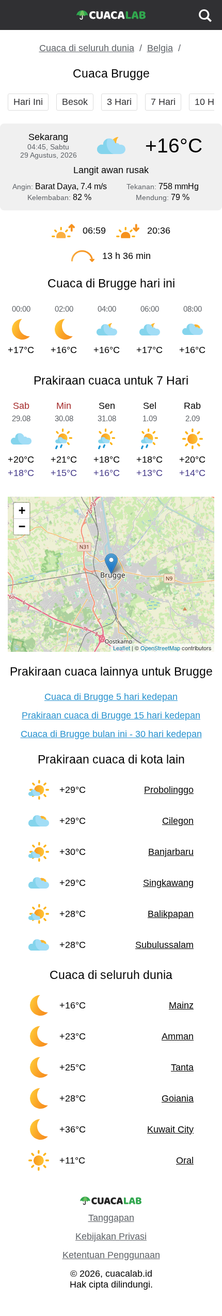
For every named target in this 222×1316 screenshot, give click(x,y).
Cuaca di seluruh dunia (86, 48)
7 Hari (163, 102)
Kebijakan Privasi (111, 1236)
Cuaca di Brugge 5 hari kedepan (111, 697)
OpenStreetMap (160, 648)
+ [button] (22, 510)
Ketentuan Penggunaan (111, 1255)
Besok (75, 102)
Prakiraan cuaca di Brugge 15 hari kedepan (111, 715)
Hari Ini (28, 102)
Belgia (160, 48)
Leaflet (121, 648)
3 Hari (119, 102)
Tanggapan (111, 1218)
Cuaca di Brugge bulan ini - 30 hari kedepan (111, 734)
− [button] (22, 526)
